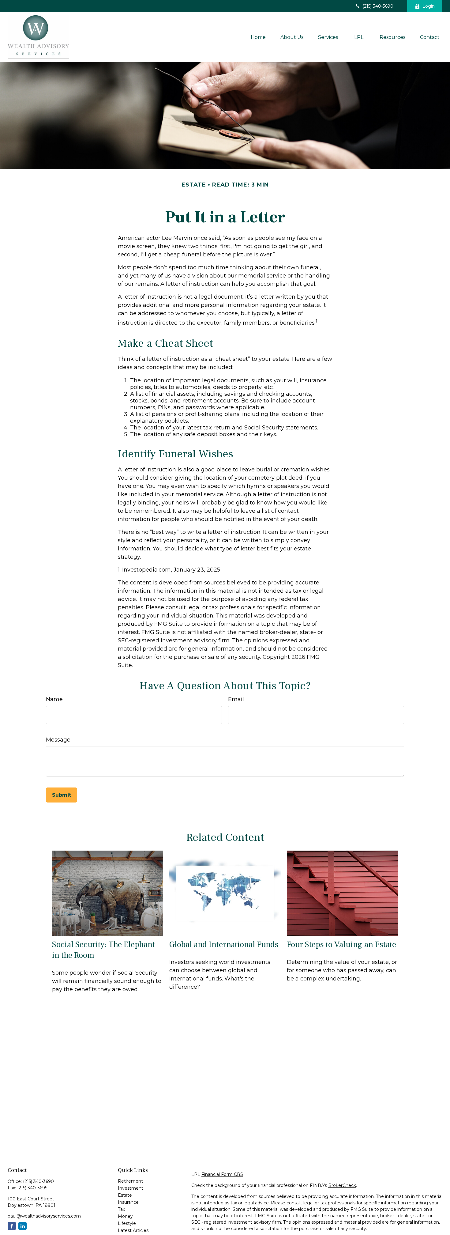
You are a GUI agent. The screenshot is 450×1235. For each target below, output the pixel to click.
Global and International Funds (224, 944)
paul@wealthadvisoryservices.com (44, 1216)
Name (54, 699)
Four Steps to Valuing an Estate (341, 944)
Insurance (128, 1202)
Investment (130, 1188)
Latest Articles (133, 1230)
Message (58, 739)
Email (236, 699)
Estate (125, 1195)
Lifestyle (127, 1223)
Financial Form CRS (222, 1174)
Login (428, 6)
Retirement (130, 1181)
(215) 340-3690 (377, 6)
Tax (121, 1209)
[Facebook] (12, 1226)
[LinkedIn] (22, 1226)
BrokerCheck (342, 1185)
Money (125, 1216)
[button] (258, 37)
